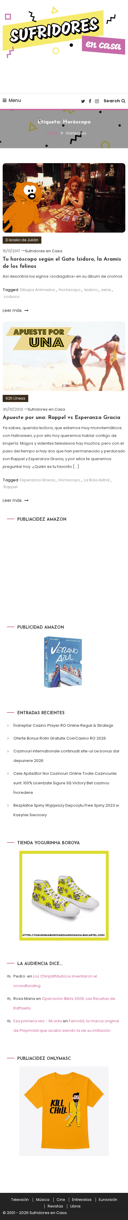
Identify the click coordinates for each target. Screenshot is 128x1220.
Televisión (20, 1200)
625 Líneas (15, 398)
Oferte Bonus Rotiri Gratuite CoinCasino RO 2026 (59, 738)
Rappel (11, 487)
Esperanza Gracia (37, 480)
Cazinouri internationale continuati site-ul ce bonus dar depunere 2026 (66, 755)
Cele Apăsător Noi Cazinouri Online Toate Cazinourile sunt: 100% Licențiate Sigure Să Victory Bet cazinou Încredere (65, 783)
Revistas (55, 1206)
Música (42, 1200)
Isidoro (91, 290)
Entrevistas (82, 1200)
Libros (75, 1206)
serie (106, 290)
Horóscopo (70, 290)
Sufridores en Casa (43, 251)
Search (112, 101)
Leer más (13, 310)
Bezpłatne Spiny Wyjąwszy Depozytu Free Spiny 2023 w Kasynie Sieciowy (66, 810)
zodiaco (12, 296)
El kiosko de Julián (22, 239)
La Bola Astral (97, 480)
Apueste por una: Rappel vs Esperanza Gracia (61, 417)
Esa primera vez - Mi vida (37, 1021)
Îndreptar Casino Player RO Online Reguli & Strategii (63, 725)
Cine (61, 1200)
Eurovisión (108, 1200)
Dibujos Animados (37, 290)
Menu (15, 100)
